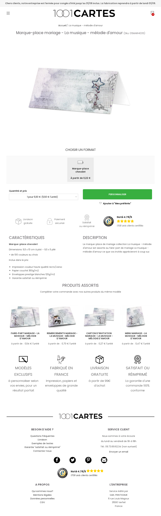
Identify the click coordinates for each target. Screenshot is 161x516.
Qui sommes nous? (42, 491)
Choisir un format (80, 150)
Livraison (42, 439)
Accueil (62, 25)
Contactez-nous (42, 451)
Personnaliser (117, 194)
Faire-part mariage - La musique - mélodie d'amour (25, 336)
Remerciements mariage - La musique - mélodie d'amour (62, 336)
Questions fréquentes (42, 436)
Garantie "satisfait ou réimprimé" (42, 447)
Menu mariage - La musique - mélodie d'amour (136, 336)
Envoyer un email (118, 451)
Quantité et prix (18, 190)
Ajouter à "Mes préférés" (117, 203)
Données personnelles (42, 498)
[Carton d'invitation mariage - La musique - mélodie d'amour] (99, 317)
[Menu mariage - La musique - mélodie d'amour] (136, 317)
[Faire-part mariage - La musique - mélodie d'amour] (25, 317)
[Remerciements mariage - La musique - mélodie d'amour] (62, 317)
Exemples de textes (42, 443)
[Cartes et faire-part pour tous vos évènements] (80, 14)
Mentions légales (42, 495)
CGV (42, 502)
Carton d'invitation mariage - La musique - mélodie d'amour (99, 336)
